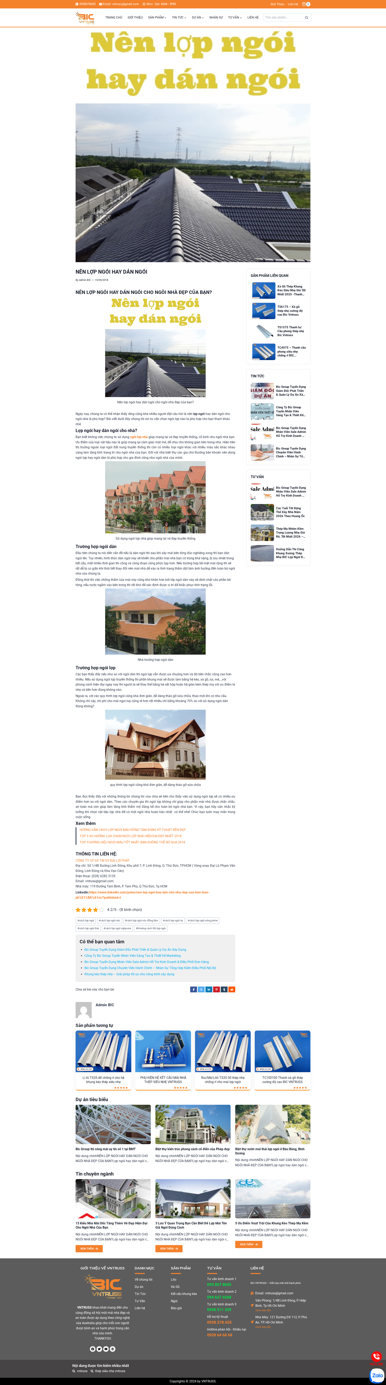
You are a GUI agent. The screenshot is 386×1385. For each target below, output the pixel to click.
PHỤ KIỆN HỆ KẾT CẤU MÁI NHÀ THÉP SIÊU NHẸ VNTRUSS (163, 1080)
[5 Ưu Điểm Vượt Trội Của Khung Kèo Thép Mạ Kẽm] (272, 1198)
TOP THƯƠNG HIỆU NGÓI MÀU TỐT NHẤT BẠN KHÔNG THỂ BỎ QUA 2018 (132, 842)
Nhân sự (216, 17)
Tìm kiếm (308, 19)
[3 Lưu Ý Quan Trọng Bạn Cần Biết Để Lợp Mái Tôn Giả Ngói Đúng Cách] (193, 1198)
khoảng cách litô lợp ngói (151, 928)
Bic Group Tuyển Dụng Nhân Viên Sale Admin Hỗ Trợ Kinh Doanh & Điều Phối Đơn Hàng (146, 962)
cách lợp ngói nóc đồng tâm (141, 920)
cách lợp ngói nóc (109, 920)
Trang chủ (113, 17)
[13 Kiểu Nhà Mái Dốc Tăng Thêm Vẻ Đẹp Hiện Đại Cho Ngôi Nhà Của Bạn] (113, 1198)
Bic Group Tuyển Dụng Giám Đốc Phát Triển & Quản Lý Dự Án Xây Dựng (135, 950)
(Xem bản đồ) (263, 1310)
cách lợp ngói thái (88, 928)
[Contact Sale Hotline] (377, 1357)
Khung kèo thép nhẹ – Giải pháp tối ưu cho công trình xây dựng (129, 974)
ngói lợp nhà (139, 437)
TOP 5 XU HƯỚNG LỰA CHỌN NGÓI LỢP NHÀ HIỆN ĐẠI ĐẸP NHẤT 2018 (131, 836)
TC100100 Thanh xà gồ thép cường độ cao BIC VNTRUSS (282, 1080)
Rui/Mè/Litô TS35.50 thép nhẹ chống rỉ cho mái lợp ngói (222, 1080)
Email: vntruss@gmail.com (274, 1293)
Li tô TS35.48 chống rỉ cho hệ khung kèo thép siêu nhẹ (103, 1080)
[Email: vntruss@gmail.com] (252, 1293)
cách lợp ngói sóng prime (203, 920)
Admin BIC (85, 279)
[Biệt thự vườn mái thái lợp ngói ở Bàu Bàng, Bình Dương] (272, 1124)
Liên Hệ (293, 4)
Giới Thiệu (277, 4)
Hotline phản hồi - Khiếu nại (226, 1329)
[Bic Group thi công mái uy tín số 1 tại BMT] (113, 1124)
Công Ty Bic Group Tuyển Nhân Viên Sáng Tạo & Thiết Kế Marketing (132, 956)
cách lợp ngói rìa (173, 920)
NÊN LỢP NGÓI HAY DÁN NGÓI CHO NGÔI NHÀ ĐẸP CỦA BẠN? (144, 292)
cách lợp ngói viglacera (117, 928)
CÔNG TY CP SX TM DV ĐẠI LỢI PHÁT (103, 860)
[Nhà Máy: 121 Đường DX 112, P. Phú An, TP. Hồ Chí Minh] (252, 1322)
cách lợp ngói (85, 920)
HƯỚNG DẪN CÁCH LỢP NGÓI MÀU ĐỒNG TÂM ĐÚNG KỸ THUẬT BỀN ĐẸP (133, 830)
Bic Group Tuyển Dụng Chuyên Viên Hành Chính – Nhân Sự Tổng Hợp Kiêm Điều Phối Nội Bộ (150, 968)
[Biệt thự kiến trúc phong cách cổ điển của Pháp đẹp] (193, 1124)
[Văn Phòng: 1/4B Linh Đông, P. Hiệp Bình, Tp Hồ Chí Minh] (252, 1305)
